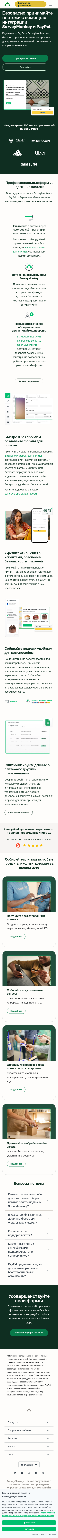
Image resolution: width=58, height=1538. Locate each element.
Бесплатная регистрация (24, 4)
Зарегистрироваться (29, 381)
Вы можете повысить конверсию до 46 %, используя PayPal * (28, 340)
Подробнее (25, 67)
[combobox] (29, 1464)
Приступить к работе (25, 58)
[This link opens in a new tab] (14, 1473)
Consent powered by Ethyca (42, 1534)
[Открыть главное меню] (50, 4)
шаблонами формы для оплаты (23, 455)
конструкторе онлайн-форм (21, 493)
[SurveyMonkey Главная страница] (7, 4)
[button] (29, 1200)
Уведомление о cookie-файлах (39, 1515)
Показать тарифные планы (29, 1332)
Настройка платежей (18, 812)
